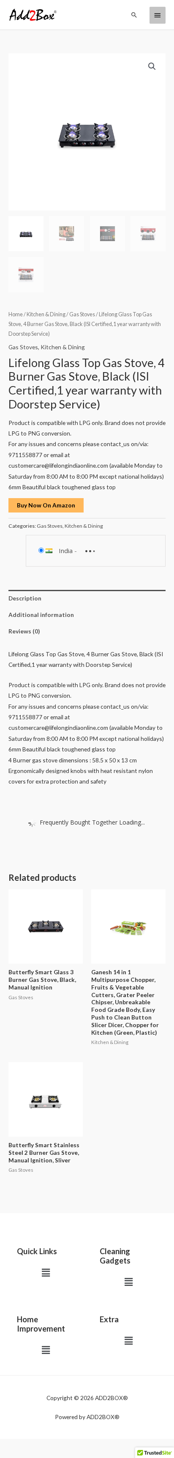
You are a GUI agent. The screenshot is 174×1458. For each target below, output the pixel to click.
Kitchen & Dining (46, 314)
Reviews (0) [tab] (24, 631)
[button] (134, 15)
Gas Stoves (82, 314)
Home (15, 314)
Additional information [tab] (41, 614)
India (66, 550)
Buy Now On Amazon (46, 505)
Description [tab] (24, 598)
